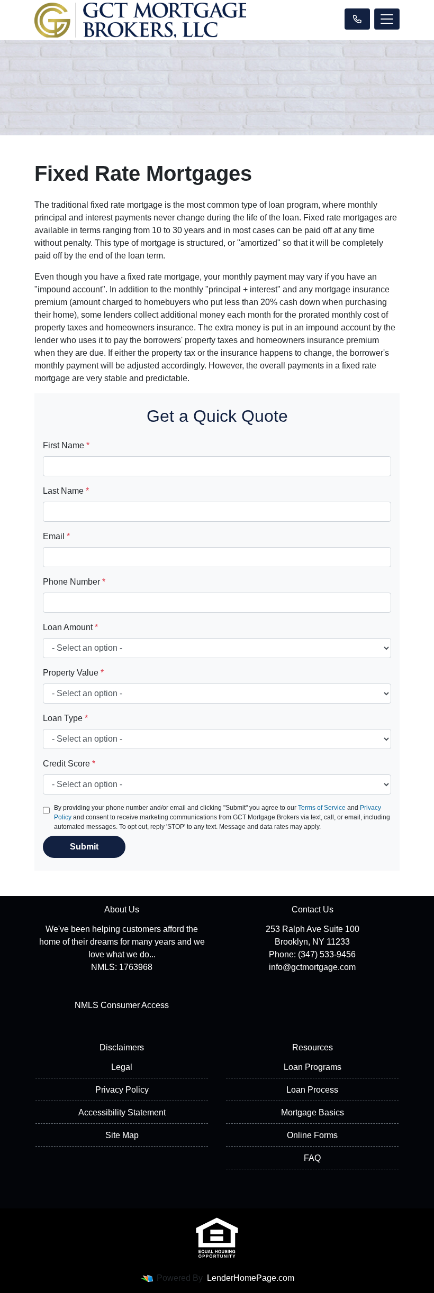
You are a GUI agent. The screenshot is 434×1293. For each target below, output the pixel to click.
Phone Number (74, 581)
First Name (66, 445)
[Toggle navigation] (387, 19)
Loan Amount (70, 627)
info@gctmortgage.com (312, 967)
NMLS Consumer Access (122, 1005)
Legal (121, 1067)
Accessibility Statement (122, 1112)
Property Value (73, 672)
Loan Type (65, 718)
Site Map (122, 1135)
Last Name (66, 490)
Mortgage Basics (312, 1112)
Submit (84, 846)
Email (56, 536)
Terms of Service (322, 807)
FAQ (312, 1157)
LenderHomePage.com (250, 1277)
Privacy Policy (122, 1089)
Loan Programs (312, 1067)
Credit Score (69, 763)
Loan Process (312, 1089)
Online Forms (312, 1135)
